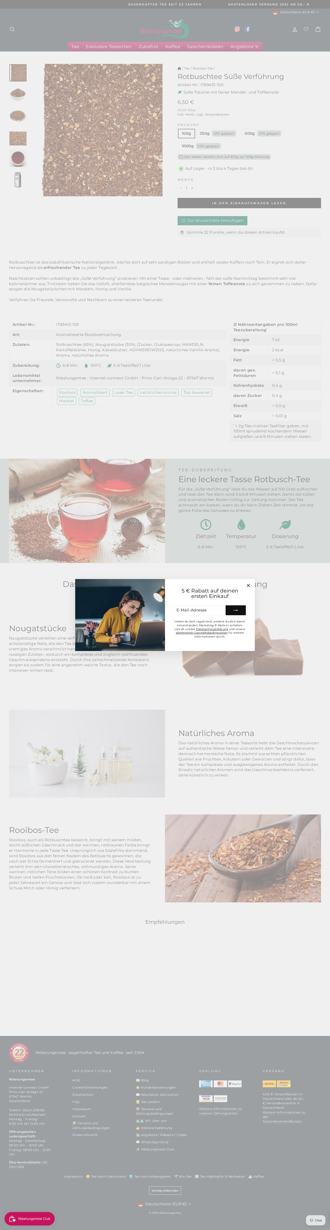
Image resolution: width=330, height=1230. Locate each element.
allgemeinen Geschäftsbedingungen (202, 632)
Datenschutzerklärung (212, 629)
